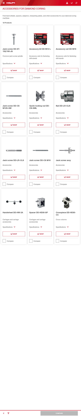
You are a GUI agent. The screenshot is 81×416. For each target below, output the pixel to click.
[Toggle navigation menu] (3, 3)
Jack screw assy (63, 160)
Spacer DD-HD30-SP (38, 212)
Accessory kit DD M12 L (40, 49)
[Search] (76, 3)
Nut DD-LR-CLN (63, 106)
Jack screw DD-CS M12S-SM (11, 107)
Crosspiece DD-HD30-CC (66, 213)
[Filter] (8, 413)
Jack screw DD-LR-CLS (13, 160)
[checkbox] (14, 77)
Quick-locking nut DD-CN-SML (39, 107)
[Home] (11, 3)
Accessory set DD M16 (66, 49)
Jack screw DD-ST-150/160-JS (11, 50)
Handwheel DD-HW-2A (13, 212)
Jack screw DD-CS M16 (40, 160)
